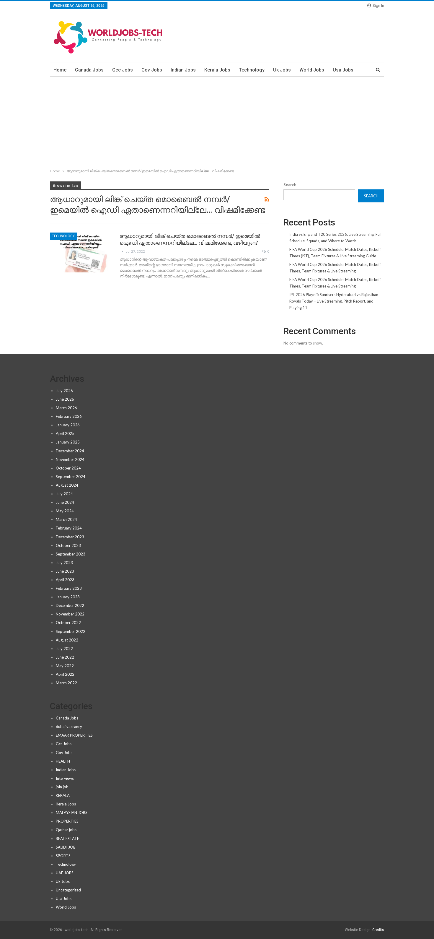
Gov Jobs (151, 70)
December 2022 (70, 605)
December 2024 (70, 451)
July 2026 (64, 390)
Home (59, 70)
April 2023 (65, 579)
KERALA (63, 795)
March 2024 (66, 519)
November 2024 (70, 459)
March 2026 (66, 407)
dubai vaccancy (69, 726)
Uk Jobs (282, 70)
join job (62, 786)
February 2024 (69, 528)
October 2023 (68, 545)
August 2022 (67, 640)
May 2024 (65, 511)
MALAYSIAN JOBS (71, 812)
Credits (378, 930)
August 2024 (67, 485)
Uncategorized (68, 890)
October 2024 (68, 468)
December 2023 (70, 537)
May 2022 (65, 665)
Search (289, 184)
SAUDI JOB (66, 847)
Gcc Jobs (122, 70)
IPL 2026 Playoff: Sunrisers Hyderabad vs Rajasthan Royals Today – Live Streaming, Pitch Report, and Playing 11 (333, 301)
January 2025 (68, 442)
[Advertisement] (217, 121)
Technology (252, 70)
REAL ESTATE (67, 838)
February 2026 (69, 416)
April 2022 (65, 674)
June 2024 (65, 502)
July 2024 (64, 493)
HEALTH (63, 761)
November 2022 (70, 614)
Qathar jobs (66, 829)
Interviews (65, 778)
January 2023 (68, 596)
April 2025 (65, 433)
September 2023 (70, 554)
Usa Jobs (343, 70)
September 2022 (70, 631)
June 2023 (65, 571)
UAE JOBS (65, 872)
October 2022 (68, 622)
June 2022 (65, 657)
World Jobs (311, 70)
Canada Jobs (89, 70)
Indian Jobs (183, 70)
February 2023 (69, 588)
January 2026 (68, 425)
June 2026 (65, 399)
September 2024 (70, 476)
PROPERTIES (67, 821)
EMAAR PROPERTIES (74, 735)
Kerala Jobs (217, 70)
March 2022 (66, 682)
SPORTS (63, 855)
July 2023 (64, 562)
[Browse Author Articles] (123, 251)
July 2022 (64, 648)
